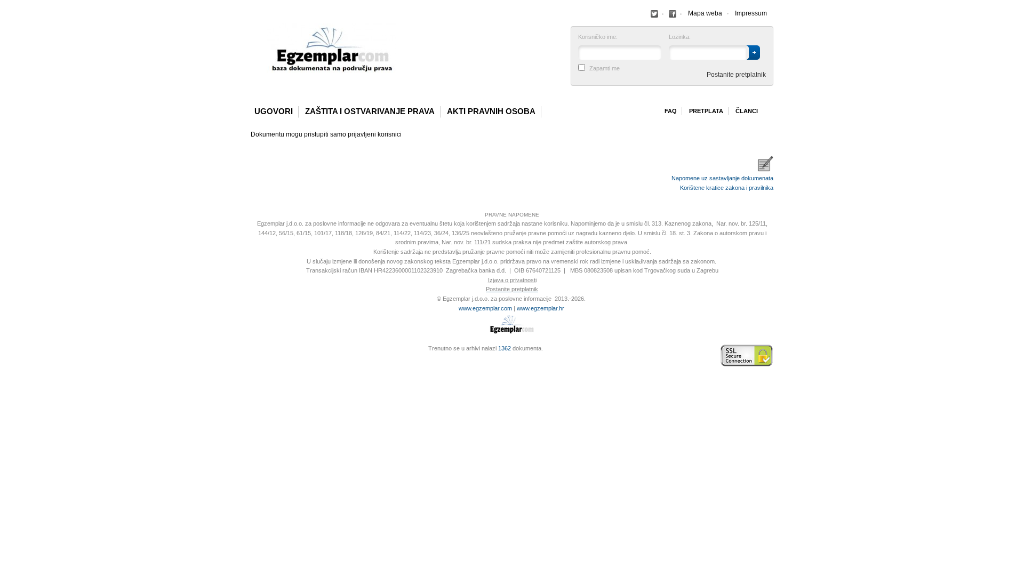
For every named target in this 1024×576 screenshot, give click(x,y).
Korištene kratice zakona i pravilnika (726, 188)
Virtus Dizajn (253, 361)
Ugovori (273, 111)
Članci (746, 111)
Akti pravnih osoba (491, 111)
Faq (671, 111)
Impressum (751, 13)
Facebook (654, 14)
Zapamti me (604, 68)
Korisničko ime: (598, 37)
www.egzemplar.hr (540, 308)
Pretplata (706, 111)
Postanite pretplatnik (736, 74)
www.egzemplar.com (485, 308)
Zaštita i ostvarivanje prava (370, 111)
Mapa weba (705, 13)
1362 (504, 348)
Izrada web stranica (253, 355)
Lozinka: (680, 37)
